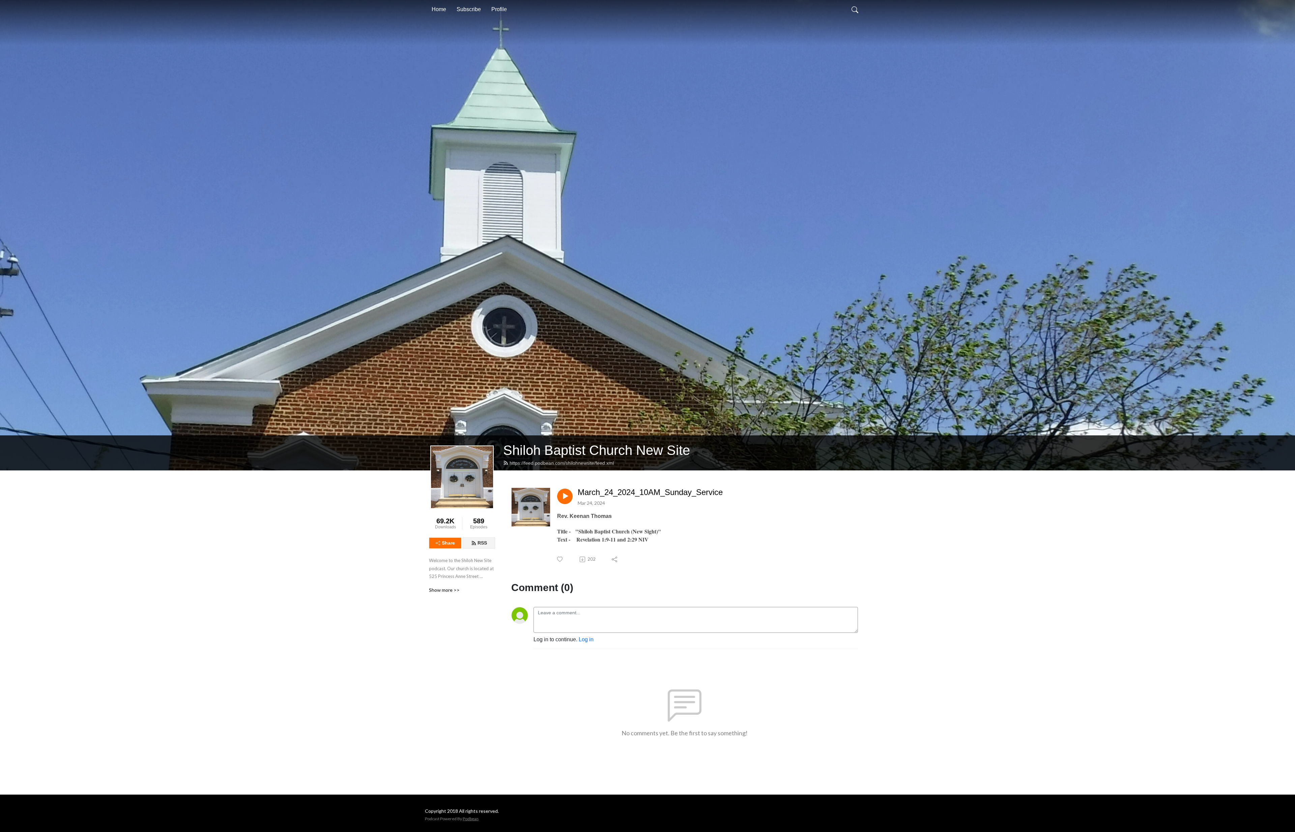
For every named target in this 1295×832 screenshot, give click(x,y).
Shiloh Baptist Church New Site (596, 450)
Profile (499, 9)
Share (448, 543)
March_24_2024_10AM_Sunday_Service (650, 492)
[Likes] (560, 559)
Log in (586, 639)
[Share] (615, 559)
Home (439, 9)
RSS (482, 543)
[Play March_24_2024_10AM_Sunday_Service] (565, 496)
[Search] (855, 9)
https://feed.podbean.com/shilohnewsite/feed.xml (562, 463)
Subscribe (469, 9)
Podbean (471, 818)
